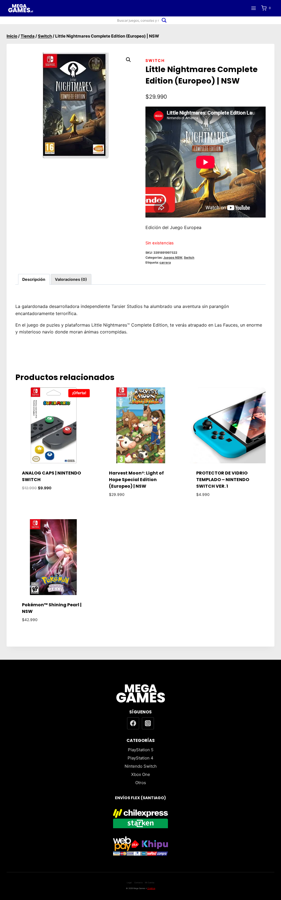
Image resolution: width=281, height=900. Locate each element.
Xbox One (140, 774)
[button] (128, 60)
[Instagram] (148, 723)
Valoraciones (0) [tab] (71, 279)
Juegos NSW (172, 257)
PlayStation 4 (140, 758)
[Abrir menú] (253, 8)
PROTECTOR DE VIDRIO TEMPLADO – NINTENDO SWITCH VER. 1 (222, 479)
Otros (140, 782)
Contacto (138, 882)
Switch (155, 60)
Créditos (151, 888)
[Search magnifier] (164, 20)
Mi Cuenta (149, 882)
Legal (129, 882)
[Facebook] (133, 723)
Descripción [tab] (33, 279)
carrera (165, 262)
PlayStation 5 (140, 749)
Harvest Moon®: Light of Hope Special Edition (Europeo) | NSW (136, 479)
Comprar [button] (53, 504)
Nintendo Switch (141, 766)
